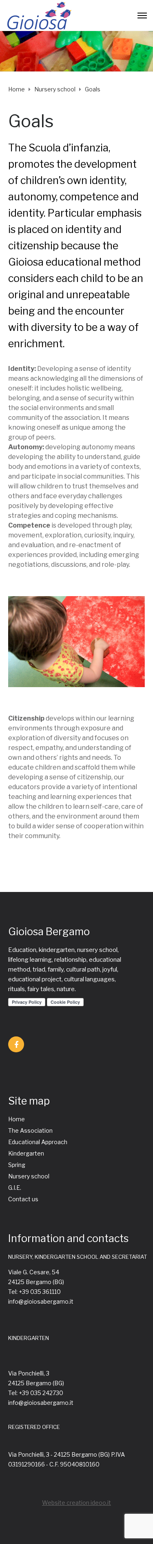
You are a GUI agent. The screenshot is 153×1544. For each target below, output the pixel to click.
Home (16, 1119)
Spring (16, 1164)
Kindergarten (26, 1153)
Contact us (23, 1199)
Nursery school (28, 1176)
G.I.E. (14, 1187)
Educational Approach (37, 1141)
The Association (30, 1130)
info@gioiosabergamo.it (40, 1301)
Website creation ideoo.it (76, 1502)
